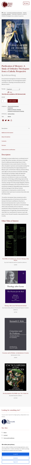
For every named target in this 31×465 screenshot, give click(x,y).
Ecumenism (10, 108)
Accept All (15, 454)
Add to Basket (12, 101)
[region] (15, 453)
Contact (6, 435)
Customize (15, 458)
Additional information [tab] (7, 132)
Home (4, 12)
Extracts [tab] (4, 145)
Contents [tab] (4, 141)
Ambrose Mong (11, 113)
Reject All (15, 462)
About (5, 432)
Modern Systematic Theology (14, 109)
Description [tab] (4, 128)
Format (3, 89)
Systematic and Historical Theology (14, 12)
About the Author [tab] (6, 137)
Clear (10, 92)
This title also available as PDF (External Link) (14, 94)
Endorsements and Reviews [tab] (8, 149)
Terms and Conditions (9, 438)
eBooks (9, 116)
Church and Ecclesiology (13, 106)
